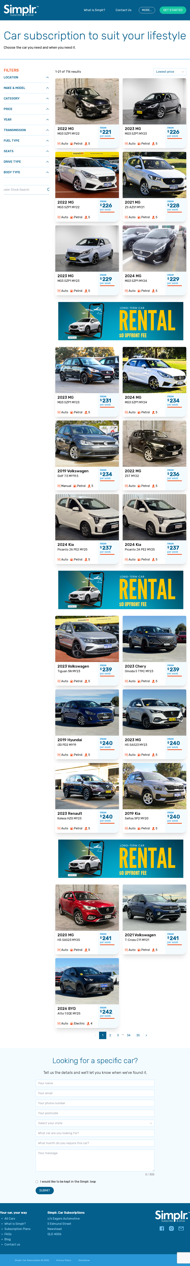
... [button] (123, 1034)
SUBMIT (44, 1190)
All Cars (9, 1218)
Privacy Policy (63, 1260)
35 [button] (138, 1035)
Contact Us (123, 10)
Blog (7, 1239)
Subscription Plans (17, 1229)
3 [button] (118, 1035)
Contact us (12, 1244)
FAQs (8, 1234)
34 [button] (128, 1035)
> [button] (146, 1035)
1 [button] (102, 1035)
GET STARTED (173, 10)
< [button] (95, 1035)
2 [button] (110, 1035)
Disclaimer (84, 1260)
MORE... (147, 10)
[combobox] (38, 1123)
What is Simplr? (94, 10)
